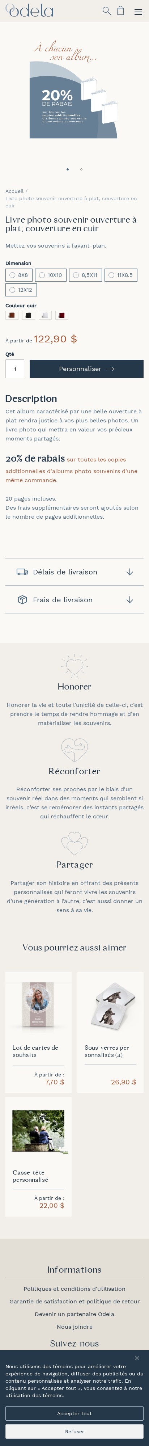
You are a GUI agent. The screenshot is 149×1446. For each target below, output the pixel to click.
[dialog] (74, 1398)
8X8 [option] (23, 275)
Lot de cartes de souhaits (35, 1052)
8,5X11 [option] (89, 275)
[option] (11, 315)
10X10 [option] (55, 275)
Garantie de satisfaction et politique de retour (74, 1301)
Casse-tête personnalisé (30, 1177)
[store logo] (29, 10)
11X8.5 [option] (125, 275)
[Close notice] (137, 1358)
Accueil (14, 191)
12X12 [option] (25, 290)
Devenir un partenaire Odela (74, 1314)
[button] (67, 169)
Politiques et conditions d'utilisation (74, 1288)
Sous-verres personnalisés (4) (108, 1052)
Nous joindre (75, 1326)
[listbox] (74, 283)
